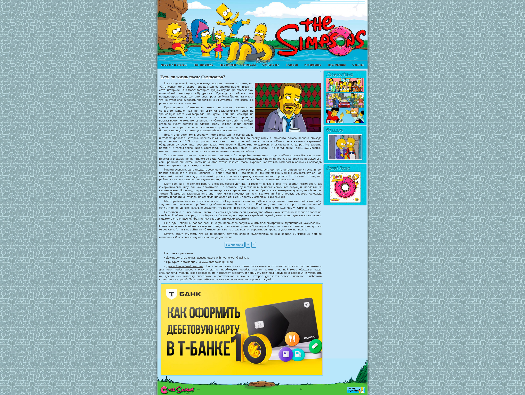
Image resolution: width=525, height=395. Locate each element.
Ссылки (358, 64)
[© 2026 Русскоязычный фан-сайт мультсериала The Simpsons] (177, 393)
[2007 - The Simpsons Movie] (345, 202)
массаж (203, 269)
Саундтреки (270, 64)
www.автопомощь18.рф (218, 261)
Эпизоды (249, 64)
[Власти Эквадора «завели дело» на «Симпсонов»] (345, 122)
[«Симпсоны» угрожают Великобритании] (345, 107)
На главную (234, 244)
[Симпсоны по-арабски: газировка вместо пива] (345, 91)
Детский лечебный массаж (185, 266)
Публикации (337, 64)
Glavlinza (242, 257)
